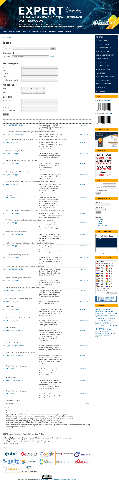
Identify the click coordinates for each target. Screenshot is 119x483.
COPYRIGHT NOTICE (102, 59)
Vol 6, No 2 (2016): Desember (13, 380)
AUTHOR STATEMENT (103, 69)
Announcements (64, 32)
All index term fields (9, 110)
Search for (6, 48)
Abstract (5, 74)
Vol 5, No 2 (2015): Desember (13, 330)
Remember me (103, 191)
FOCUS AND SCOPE (102, 44)
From (4, 89)
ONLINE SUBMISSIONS (103, 84)
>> (88, 404)
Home (5, 32)
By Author (100, 221)
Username (99, 185)
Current (43, 32)
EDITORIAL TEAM (101, 41)
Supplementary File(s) (10, 80)
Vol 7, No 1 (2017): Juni (10, 142)
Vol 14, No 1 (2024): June (11, 223)
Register (26, 32)
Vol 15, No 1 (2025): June (11, 154)
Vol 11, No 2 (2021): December (13, 234)
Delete (52, 57)
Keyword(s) (6, 57)
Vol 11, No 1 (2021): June (11, 258)
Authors (5, 67)
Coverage (6, 107)
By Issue (100, 219)
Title (4, 70)
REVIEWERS (100, 37)
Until (4, 92)
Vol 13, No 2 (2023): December (13, 125)
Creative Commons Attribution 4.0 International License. (57, 480)
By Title (99, 223)
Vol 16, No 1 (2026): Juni (11, 163)
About (11, 32)
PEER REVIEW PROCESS (103, 48)
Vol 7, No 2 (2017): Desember (13, 355)
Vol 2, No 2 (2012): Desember (13, 394)
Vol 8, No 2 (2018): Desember (13, 198)
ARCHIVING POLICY (102, 62)
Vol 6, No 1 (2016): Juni (10, 302)
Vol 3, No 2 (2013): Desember (13, 290)
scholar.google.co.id (102, 253)
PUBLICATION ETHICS (103, 51)
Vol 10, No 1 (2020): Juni (11, 213)
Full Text (5, 77)
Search (35, 32)
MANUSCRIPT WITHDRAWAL (105, 77)
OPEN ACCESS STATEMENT (105, 55)
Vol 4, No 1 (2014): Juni (10, 184)
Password (99, 188)
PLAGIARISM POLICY (102, 66)
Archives (52, 32)
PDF (88, 125)
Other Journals (102, 225)
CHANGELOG (100, 91)
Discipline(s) (7, 101)
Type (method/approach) (11, 104)
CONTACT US (100, 87)
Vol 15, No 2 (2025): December (13, 269)
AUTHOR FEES (101, 73)
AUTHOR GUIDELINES (103, 80)
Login (18, 32)
